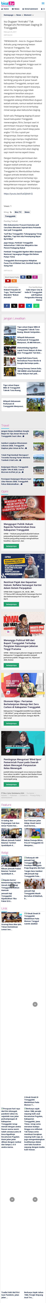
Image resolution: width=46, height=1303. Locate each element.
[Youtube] (8, 280)
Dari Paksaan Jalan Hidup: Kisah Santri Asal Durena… (32, 823)
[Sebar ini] (7, 306)
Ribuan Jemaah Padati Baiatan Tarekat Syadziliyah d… (11, 842)
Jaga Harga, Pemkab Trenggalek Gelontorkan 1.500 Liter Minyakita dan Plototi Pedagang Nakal (21, 245)
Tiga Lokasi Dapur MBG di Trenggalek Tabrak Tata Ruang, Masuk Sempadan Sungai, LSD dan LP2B (12, 390)
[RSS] (14, 280)
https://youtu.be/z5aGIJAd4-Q (18, 193)
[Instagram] (35, 277)
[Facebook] (23, 277)
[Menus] (43, 3)
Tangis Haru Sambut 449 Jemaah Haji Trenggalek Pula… (33, 873)
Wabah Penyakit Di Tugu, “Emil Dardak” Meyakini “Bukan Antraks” (12, 292)
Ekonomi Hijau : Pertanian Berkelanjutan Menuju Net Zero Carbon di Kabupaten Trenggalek (22, 704)
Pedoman (13, 795)
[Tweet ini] (14, 306)
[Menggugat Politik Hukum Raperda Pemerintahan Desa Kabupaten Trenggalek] (23, 508)
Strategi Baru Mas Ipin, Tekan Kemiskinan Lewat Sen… (11, 927)
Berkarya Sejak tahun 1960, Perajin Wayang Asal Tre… (33, 1295)
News (27, 212)
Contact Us (24, 795)
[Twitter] (29, 277)
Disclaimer (30, 793)
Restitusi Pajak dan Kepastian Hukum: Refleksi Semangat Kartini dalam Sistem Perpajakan (22, 585)
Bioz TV (18, 212)
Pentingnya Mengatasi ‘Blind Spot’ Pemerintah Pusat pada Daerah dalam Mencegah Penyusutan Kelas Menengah (23, 764)
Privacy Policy (35, 795)
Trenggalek (10, 216)
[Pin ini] (22, 306)
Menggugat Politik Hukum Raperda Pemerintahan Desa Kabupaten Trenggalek (19, 527)
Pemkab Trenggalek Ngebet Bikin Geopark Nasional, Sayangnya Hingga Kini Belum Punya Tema (23, 254)
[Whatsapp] (36, 306)
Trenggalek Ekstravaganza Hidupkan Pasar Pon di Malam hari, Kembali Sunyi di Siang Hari (22, 263)
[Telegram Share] (29, 306)
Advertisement (6, 797)
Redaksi (4, 795)
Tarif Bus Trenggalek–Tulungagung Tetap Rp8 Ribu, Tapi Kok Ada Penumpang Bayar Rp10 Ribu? (23, 236)
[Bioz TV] (7, 4)
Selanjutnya (11, 546)
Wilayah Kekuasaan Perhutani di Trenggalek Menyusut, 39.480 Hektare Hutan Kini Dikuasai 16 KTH (13, 406)
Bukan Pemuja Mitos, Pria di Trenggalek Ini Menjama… (33, 842)
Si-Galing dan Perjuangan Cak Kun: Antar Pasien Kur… (10, 823)
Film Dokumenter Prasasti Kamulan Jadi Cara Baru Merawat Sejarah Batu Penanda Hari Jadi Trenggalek (22, 227)
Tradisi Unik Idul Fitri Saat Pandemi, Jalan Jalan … (10, 1295)
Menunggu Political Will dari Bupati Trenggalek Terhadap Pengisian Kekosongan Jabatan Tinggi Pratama (21, 644)
